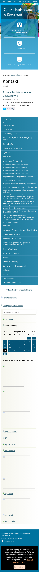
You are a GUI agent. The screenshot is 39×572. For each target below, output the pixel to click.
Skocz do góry (9, 541)
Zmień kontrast (32, 1)
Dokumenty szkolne (11, 133)
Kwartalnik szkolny (10, 262)
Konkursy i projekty (11, 253)
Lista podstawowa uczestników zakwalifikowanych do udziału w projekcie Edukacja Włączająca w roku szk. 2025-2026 (18, 197)
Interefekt (19, 539)
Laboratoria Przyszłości (12, 161)
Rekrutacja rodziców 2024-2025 (14, 208)
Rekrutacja (7, 226)
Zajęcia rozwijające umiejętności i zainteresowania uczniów (16, 244)
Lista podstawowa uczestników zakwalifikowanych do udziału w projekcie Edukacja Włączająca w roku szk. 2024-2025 (18, 217)
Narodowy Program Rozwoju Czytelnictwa (20, 230)
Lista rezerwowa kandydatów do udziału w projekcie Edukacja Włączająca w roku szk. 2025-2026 (18, 203)
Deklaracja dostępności (12, 283)
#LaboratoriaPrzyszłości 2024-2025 (15, 167)
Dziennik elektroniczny (12, 234)
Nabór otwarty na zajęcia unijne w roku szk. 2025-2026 (19, 191)
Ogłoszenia (7, 152)
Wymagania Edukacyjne (12, 148)
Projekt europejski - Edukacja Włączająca (19, 183)
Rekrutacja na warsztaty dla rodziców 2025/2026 (20, 187)
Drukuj (5, 86)
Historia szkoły (8, 126)
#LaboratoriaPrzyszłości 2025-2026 (15, 164)
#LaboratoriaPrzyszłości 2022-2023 (15, 173)
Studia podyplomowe (10, 222)
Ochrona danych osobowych (14, 266)
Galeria (6, 257)
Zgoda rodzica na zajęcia (12, 180)
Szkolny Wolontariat (11, 249)
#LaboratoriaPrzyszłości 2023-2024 (15, 170)
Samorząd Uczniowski (12, 238)
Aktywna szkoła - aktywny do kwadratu (19, 176)
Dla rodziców (8, 144)
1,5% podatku (8, 278)
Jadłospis (6, 270)
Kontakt (6, 274)
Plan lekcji (7, 157)
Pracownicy (7, 129)
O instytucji (7, 119)
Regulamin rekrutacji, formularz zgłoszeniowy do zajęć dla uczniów (20, 212)
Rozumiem (19, 567)
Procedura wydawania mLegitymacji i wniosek (18, 139)
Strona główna (15, 75)
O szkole (6, 123)
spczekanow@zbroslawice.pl (19, 65)
